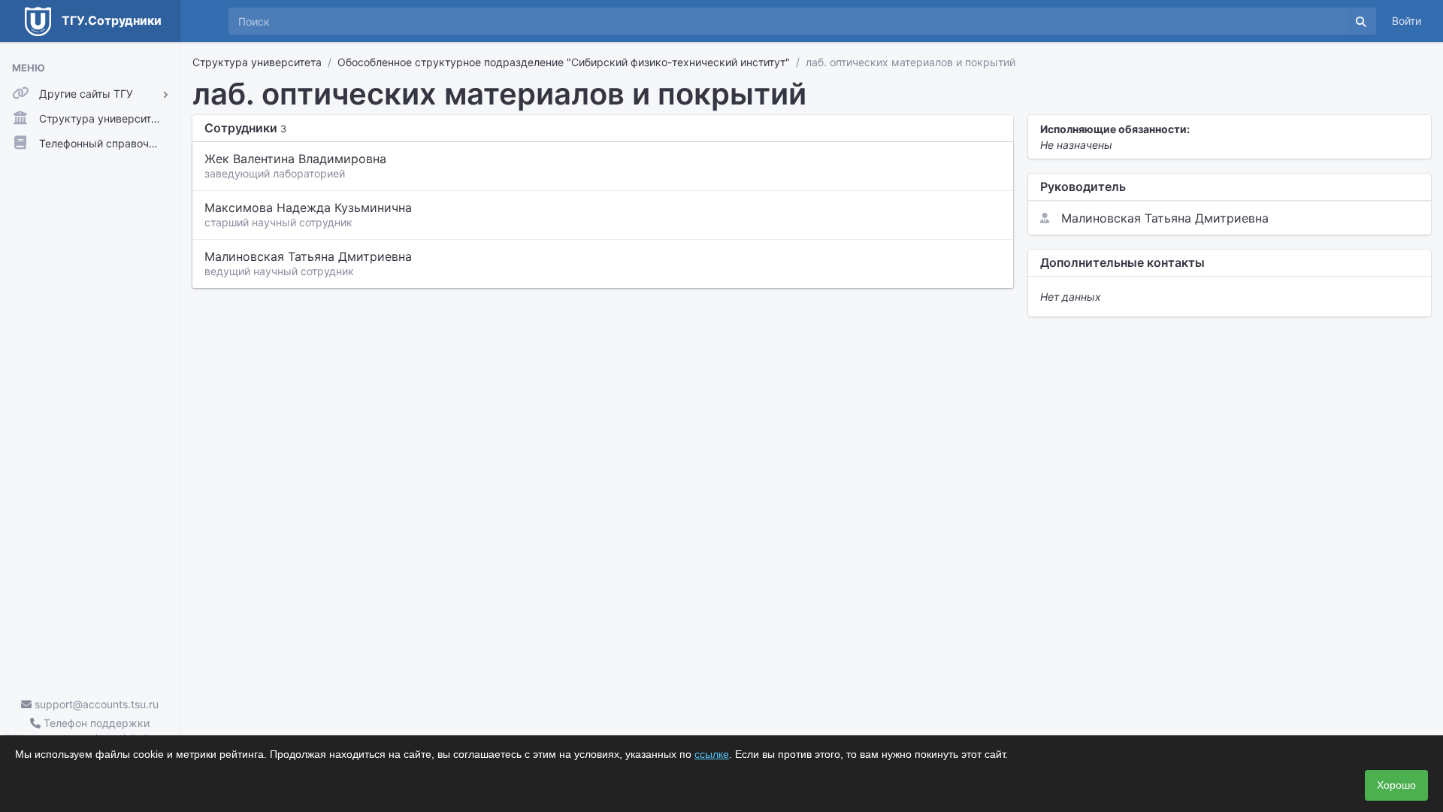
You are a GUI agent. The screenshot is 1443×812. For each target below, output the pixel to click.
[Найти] (1361, 21)
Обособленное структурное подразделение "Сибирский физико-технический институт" (563, 62)
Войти (1406, 20)
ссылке (711, 754)
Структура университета (257, 62)
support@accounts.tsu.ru (95, 704)
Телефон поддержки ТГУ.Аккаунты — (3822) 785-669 (89, 731)
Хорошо (1396, 785)
